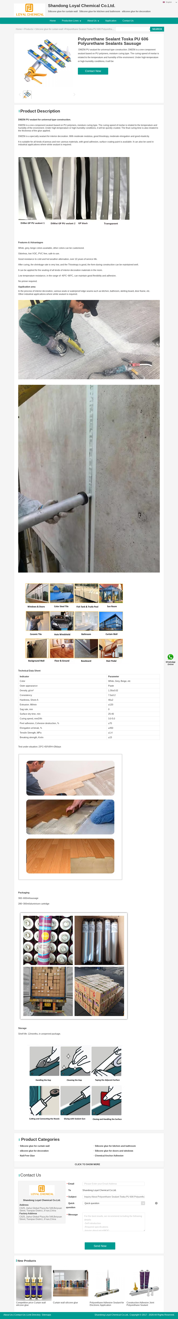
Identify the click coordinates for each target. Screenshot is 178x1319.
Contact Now (93, 71)
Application (110, 21)
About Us (92, 21)
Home (53, 21)
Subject (71, 1197)
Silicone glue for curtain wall (49, 29)
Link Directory (34, 1315)
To (69, 1190)
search (157, 29)
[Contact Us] (170, 659)
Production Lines (70, 21)
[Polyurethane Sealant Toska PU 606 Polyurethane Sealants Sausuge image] (48, 61)
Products (28, 29)
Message (72, 1214)
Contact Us (128, 21)
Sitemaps (46, 1315)
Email (70, 1184)
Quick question (70, 1205)
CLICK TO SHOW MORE (87, 1164)
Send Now (100, 1245)
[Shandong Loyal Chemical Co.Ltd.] (29, 8)
